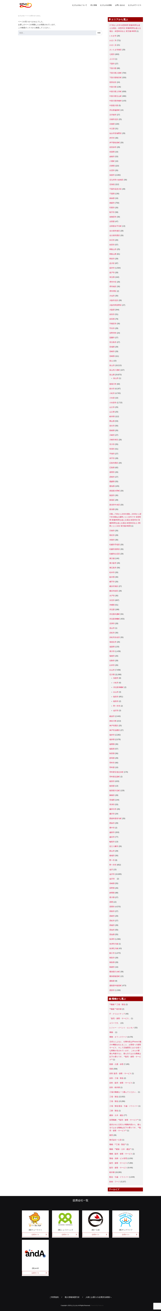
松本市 (112, 572)
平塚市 (112, 454)
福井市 (112, 735)
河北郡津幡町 (114, 619)
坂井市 (112, 268)
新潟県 (112, 509)
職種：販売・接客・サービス (120, 1154)
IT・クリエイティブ (117, 1014)
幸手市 (112, 458)
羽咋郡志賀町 (114, 777)
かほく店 (112, 45)
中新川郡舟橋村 (115, 101)
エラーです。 (114, 1023)
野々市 (112, 860)
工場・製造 (113, 1097)
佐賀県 (112, 152)
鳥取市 (112, 958)
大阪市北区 (113, 300)
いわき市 (112, 36)
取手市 (112, 212)
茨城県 (112, 800)
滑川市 (112, 651)
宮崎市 (112, 351)
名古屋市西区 (114, 235)
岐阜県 (112, 416)
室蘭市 (112, 338)
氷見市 (112, 600)
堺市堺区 (112, 291)
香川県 (112, 897)
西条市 (112, 823)
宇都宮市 (112, 324)
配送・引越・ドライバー (119, 1177)
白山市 (112, 670)
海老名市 (112, 642)
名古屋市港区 (114, 231)
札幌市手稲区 (114, 545)
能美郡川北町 (114, 790)
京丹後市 (112, 115)
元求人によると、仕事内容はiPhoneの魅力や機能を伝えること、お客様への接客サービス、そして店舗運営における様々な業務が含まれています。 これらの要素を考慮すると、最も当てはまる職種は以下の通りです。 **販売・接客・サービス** (125, 1051)
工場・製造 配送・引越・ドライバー (123, 1106)
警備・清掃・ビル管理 (118, 1158)
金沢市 (116, 710)
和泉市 (112, 259)
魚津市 (112, 939)
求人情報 (93, 5)
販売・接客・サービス (118, 1163)
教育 (111, 1135)
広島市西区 (113, 463)
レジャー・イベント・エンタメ (121, 1028)
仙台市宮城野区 (115, 133)
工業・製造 (113, 1111)
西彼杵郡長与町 (115, 818)
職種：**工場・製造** (117, 1144)
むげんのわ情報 (106, 5)
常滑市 (112, 449)
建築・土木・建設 (116, 1115)
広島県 (112, 467)
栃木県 (112, 577)
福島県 (112, 749)
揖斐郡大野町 (114, 491)
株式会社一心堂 (115, 1140)
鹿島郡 (112, 981)
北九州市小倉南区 (116, 180)
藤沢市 (112, 814)
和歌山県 (112, 254)
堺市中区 (112, 282)
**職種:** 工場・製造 (117, 1004)
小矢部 (112, 398)
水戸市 (112, 596)
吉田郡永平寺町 (115, 226)
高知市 (112, 930)
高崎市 (112, 916)
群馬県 (112, 758)
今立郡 (112, 129)
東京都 (112, 558)
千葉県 (112, 194)
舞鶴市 (112, 795)
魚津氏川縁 (113, 948)
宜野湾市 (112, 333)
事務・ (112, 1032)
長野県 (112, 888)
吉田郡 (112, 221)
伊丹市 (112, 138)
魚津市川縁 (113, 944)
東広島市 (112, 568)
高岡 (111, 902)
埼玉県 (112, 277)
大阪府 (112, 310)
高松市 (112, 921)
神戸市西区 (113, 726)
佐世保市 (112, 147)
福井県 (112, 739)
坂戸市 (112, 272)
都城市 (112, 856)
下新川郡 (112, 68)
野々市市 (116, 706)
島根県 (112, 430)
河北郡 (112, 609)
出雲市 (112, 170)
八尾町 (112, 161)
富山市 (112, 365)
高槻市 (112, 925)
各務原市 (112, 217)
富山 (111, 361)
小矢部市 (112, 403)
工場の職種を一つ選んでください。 (123, 1092)
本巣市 (112, 540)
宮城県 (112, 347)
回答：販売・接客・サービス (120, 1083)
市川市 (112, 444)
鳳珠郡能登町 (114, 976)
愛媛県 (112, 481)
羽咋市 (112, 763)
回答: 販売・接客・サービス (120, 1073)
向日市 (112, 240)
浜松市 (112, 633)
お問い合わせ (120, 5)
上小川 (112, 59)
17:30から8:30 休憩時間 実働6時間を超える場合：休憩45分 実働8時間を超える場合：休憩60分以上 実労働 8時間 (125, 28)
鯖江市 (112, 953)
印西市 (112, 208)
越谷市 (112, 837)
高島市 (112, 911)
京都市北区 (113, 119)
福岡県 (112, 744)
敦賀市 (112, 495)
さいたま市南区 (115, 50)
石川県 (112, 674)
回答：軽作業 (114, 1087)
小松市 (112, 393)
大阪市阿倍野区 (115, 305)
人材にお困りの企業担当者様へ (99, 1297)
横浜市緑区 (113, 591)
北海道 (112, 184)
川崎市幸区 (113, 440)
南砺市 (112, 203)
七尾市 (112, 54)
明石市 (112, 535)
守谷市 (112, 328)
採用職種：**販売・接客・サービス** (123, 1120)
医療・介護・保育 (116, 1064)
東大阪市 (112, 563)
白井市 (112, 665)
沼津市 (112, 623)
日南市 (112, 531)
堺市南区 (112, 286)
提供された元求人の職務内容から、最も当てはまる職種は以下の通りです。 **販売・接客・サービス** (125, 1127)
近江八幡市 (113, 846)
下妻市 (112, 64)
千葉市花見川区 (115, 189)
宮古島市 (112, 342)
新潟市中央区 (114, 505)
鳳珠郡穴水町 (114, 972)
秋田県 (112, 753)
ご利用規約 (54, 1297)
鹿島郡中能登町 (115, 985)
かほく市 (112, 40)
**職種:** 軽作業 (115, 1009)
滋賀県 (112, 647)
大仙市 (112, 296)
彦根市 (112, 477)
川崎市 (112, 435)
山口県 (112, 412)
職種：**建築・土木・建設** (120, 1149)
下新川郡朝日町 (115, 77)
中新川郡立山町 (115, 96)
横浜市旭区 (113, 586)
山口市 (112, 407)
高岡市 (112, 907)
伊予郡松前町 (114, 143)
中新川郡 (112, 87)
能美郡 (112, 786)
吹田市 (112, 245)
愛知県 (112, 486)
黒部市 (112, 990)
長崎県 (112, 883)
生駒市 (112, 660)
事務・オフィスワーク (118, 1037)
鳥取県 (112, 962)
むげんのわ (21, 16)
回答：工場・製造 (116, 1078)
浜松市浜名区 (114, 637)
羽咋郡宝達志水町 (116, 772)
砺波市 (112, 716)
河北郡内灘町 (114, 614)
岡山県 (112, 421)
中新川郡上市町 (115, 91)
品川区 (112, 263)
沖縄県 (112, 605)
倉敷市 (112, 156)
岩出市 (112, 426)
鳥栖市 (112, 967)
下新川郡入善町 (115, 73)
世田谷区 (112, 82)
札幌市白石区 (114, 554)
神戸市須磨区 (114, 730)
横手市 (112, 582)
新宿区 (112, 500)
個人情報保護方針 (72, 1297)
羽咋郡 (112, 767)
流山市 (112, 628)
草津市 (112, 804)
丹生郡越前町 (114, 110)
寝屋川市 (112, 384)
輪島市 (112, 842)
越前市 (112, 832)
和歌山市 (112, 249)
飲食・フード (114, 1182)
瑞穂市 (112, 656)
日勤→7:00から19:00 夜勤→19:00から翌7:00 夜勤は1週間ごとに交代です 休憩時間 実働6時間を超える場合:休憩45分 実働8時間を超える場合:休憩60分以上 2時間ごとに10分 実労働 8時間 (125, 520)
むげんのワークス (134, 5)
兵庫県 (112, 166)
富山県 (112, 375)
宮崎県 (112, 356)
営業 (111, 1069)
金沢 (111, 869)
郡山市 (112, 851)
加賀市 (112, 175)
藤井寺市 (112, 809)
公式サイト (35, 1234)
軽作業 (112, 1172)
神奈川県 (112, 721)
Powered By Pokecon (97, 1305)
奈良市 (112, 314)
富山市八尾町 (114, 370)
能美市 (116, 697)
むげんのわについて (79, 5)
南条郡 (112, 198)
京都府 (112, 124)
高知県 (112, 934)
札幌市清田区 (114, 549)
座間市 (112, 472)
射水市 (112, 389)
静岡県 (112, 893)
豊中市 (112, 828)
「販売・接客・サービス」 (119, 1018)
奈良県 (112, 319)
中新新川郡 (113, 105)
